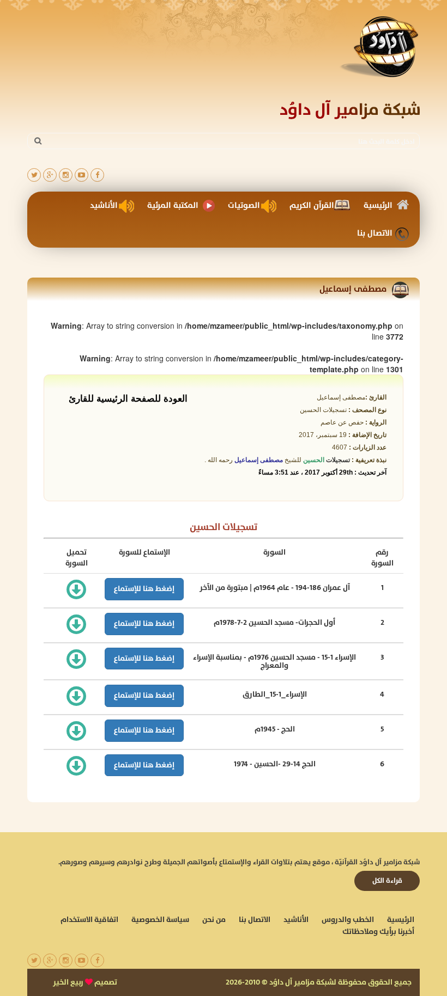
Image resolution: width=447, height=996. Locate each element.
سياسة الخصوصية (160, 919)
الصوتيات (244, 205)
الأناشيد (104, 205)
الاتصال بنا (374, 233)
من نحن (214, 919)
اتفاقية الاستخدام (89, 919)
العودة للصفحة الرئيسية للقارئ (128, 397)
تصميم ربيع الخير (85, 982)
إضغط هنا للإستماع (144, 588)
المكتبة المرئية (172, 205)
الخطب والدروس (348, 919)
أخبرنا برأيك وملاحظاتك (378, 931)
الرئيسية (378, 205)
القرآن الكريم (311, 205)
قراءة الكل (387, 881)
